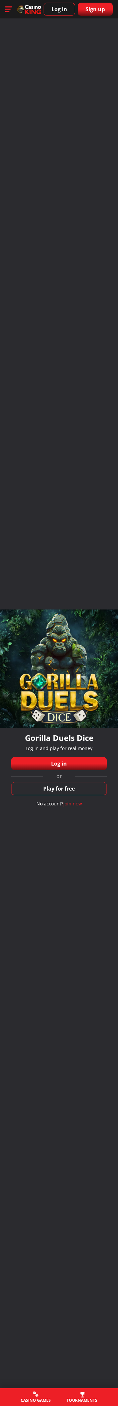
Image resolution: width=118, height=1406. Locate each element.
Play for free (59, 788)
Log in (59, 9)
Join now (72, 803)
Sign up (95, 9)
